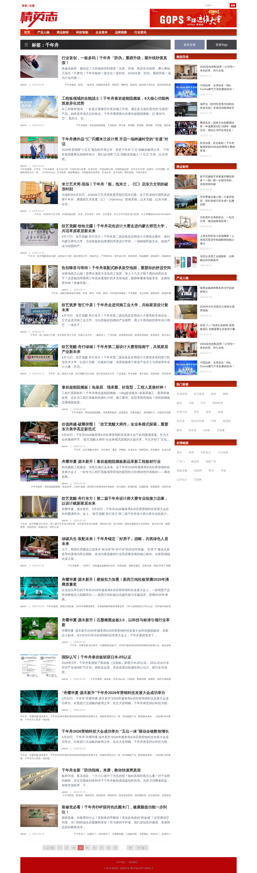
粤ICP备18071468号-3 (141, 868)
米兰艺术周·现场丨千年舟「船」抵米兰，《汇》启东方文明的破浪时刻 (115, 186)
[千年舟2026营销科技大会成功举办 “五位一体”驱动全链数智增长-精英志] (39, 739)
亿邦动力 (182, 479)
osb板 (206, 430)
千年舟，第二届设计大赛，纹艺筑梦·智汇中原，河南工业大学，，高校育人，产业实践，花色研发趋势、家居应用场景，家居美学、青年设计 (100, 334)
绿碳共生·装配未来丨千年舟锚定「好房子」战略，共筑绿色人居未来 (115, 541)
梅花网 (195, 461)
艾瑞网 (198, 479)
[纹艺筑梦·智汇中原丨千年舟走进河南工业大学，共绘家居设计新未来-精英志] (39, 313)
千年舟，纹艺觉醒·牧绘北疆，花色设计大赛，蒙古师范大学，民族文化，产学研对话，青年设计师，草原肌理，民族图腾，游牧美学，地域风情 (99, 255)
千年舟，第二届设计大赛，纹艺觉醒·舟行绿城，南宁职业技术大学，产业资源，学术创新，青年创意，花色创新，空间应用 (109, 373)
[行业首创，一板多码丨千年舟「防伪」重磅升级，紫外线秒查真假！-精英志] (39, 66)
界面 (223, 470)
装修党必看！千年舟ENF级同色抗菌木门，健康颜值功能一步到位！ (114, 809)
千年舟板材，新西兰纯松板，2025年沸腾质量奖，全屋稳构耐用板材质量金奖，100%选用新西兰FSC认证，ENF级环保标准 (109, 606)
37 (130, 847)
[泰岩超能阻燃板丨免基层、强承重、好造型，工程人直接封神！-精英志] (39, 395)
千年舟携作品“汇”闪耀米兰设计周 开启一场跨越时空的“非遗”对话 (115, 141)
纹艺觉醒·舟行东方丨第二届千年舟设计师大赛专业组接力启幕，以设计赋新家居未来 (115, 500)
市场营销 (182, 394)
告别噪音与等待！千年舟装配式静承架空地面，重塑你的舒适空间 (116, 267)
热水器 (181, 421)
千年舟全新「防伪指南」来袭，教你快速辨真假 (101, 770)
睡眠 (225, 394)
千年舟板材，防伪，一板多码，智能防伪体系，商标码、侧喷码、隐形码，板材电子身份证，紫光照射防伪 (118, 84)
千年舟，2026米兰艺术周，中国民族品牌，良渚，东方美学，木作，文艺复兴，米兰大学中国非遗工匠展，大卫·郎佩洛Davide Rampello (102, 214)
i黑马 (211, 470)
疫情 (208, 412)
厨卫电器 (199, 394)
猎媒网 (198, 470)
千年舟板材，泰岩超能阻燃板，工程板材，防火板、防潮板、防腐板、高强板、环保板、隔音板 (123, 125)
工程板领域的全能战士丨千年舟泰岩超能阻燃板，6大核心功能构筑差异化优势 (115, 100)
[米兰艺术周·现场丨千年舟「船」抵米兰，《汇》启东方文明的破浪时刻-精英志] (39, 192)
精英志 (115, 868)
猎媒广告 (211, 461)
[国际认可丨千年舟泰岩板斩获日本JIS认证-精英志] (39, 665)
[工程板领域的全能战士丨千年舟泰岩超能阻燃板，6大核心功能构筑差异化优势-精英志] (39, 107)
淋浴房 (192, 430)
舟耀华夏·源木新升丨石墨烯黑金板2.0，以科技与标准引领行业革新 (116, 622)
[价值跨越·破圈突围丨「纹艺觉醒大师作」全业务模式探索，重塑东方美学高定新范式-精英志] (39, 432)
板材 (213, 394)
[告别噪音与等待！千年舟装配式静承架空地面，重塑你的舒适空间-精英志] (39, 276)
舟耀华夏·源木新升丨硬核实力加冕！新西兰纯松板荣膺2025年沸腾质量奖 (115, 581)
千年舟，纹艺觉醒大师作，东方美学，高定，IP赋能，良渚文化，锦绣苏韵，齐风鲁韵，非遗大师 (122, 449)
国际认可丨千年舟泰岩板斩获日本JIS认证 (96, 657)
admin (23, 84)
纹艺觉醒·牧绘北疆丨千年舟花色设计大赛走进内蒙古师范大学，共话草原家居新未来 (115, 228)
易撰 (191, 452)
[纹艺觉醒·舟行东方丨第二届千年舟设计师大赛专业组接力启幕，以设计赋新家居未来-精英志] (39, 507)
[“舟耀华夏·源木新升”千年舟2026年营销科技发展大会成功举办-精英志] (39, 701)
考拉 (179, 452)
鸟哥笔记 (205, 452)
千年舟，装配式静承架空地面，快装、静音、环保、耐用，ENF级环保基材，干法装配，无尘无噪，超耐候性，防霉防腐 (111, 293)
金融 (220, 412)
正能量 (221, 430)
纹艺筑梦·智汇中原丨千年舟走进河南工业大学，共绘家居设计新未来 (115, 307)
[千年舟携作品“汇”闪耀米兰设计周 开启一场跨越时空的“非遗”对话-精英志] (39, 147)
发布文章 (190, 44)
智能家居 (217, 403)
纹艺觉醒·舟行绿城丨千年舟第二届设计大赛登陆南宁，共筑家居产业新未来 (115, 349)
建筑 (179, 403)
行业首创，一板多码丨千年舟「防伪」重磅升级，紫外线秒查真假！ (114, 60)
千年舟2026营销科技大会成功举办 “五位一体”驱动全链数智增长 (115, 731)
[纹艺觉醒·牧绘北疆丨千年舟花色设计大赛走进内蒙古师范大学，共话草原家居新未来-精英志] (39, 234)
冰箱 (191, 403)
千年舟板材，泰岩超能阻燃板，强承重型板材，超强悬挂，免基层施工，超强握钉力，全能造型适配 (121, 412)
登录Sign (222, 44)
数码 (179, 430)
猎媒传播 (182, 470)
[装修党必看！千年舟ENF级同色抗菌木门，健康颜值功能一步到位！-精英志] (39, 815)
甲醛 (213, 421)
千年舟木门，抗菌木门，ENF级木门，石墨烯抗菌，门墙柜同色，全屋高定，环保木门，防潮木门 (122, 833)
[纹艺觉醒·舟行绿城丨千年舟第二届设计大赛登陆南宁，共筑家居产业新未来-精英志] (39, 355)
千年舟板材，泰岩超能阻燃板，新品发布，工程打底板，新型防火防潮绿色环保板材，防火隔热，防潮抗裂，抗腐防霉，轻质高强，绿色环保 (101, 486)
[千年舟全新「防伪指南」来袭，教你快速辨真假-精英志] (39, 778)
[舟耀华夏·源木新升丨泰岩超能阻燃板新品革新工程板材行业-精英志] (39, 469)
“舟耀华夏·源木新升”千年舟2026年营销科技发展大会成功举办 (113, 692)
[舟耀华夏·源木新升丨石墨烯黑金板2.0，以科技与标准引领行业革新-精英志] (39, 628)
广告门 (181, 461)
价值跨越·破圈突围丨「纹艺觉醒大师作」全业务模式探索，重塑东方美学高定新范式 (115, 426)
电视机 (227, 421)
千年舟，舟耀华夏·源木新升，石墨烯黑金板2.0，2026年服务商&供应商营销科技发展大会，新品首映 (120, 645)
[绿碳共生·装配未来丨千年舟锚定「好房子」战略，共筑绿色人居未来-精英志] (39, 547)
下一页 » (141, 847)
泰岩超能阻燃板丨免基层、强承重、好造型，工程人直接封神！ (114, 387)
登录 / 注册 (28, 5)
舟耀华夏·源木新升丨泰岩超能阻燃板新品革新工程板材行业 (111, 461)
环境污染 (182, 412)
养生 (196, 412)
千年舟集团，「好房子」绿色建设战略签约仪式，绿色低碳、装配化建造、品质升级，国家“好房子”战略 (119, 565)
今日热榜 (223, 452)
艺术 (203, 403)
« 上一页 (49, 847)
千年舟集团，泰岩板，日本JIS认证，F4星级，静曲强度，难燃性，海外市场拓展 (130, 678)
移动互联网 (197, 421)
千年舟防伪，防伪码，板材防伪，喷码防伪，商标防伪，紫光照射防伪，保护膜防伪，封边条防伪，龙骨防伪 (116, 795)
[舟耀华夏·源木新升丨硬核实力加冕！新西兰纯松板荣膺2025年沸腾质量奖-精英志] (39, 587)
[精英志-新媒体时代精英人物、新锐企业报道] (46, 19)
